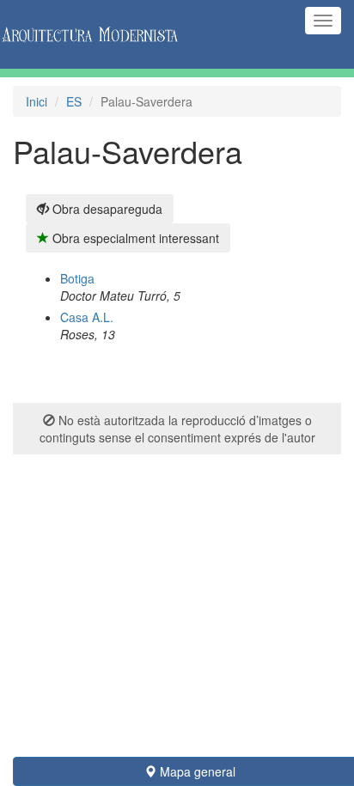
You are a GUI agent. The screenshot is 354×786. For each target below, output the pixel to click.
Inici (36, 101)
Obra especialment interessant (134, 238)
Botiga (77, 278)
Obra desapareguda (105, 208)
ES (74, 101)
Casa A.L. (86, 317)
